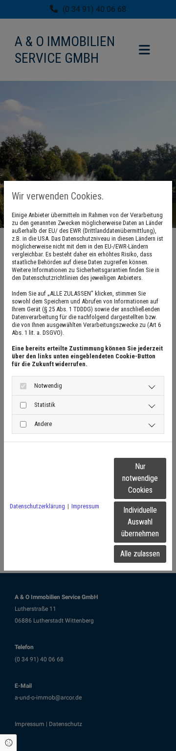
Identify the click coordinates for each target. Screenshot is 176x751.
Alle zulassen (140, 553)
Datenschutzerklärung (37, 506)
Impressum (85, 506)
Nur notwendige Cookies (140, 478)
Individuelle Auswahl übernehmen (140, 521)
